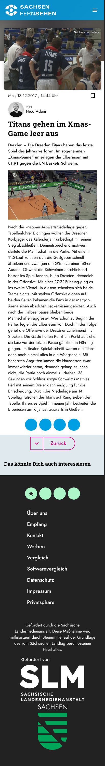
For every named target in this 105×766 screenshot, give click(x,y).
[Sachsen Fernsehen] (30, 10)
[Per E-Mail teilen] (74, 425)
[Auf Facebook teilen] (31, 425)
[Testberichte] (31, 493)
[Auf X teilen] (45, 425)
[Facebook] (45, 493)
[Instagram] (60, 493)
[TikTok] (74, 493)
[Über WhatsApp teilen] (60, 425)
